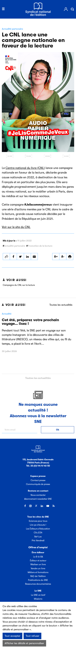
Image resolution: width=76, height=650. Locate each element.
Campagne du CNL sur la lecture (19, 285)
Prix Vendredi (38, 540)
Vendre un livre (38, 568)
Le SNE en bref (38, 595)
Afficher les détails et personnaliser (24, 643)
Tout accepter (12, 635)
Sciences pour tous (38, 521)
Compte (66, 9)
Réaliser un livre (38, 564)
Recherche (72, 9)
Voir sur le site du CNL (16, 227)
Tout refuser (32, 635)
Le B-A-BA (38, 556)
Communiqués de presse (38, 484)
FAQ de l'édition (38, 576)
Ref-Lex (38, 536)
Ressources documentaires (38, 584)
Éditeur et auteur (38, 560)
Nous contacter (38, 495)
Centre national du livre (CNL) (25, 168)
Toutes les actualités (60, 304)
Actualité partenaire (14, 246)
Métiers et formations (38, 572)
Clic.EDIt (38, 532)
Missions (38, 599)
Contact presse (38, 480)
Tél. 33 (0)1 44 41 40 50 (38, 465)
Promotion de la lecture (40, 246)
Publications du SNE (38, 580)
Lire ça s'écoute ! (38, 525)
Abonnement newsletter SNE (38, 499)
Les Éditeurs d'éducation (38, 528)
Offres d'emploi (38, 547)
